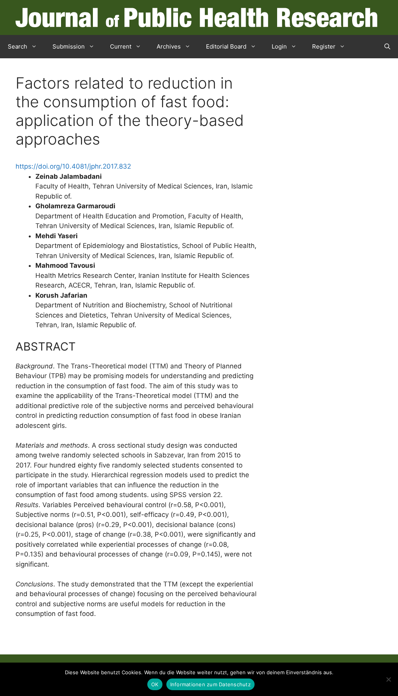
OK (155, 684)
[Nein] (388, 679)
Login (279, 46)
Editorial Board (226, 46)
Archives (169, 46)
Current (120, 46)
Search (17, 46)
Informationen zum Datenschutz (210, 684)
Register (323, 46)
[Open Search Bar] (387, 46)
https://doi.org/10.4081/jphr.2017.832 (73, 166)
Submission (68, 46)
